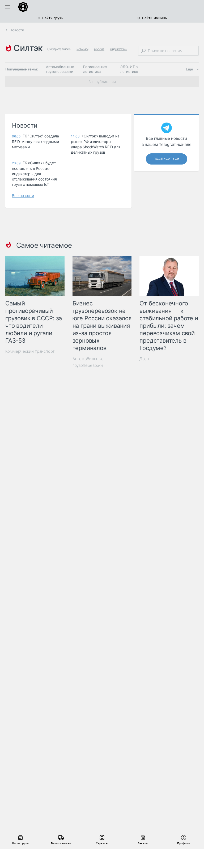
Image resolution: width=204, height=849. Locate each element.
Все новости (23, 195)
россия (99, 49)
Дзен (144, 358)
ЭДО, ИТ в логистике (129, 69)
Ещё (189, 69)
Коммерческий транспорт (30, 351)
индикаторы (118, 49)
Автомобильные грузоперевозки (60, 69)
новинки (82, 49)
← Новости (14, 30)
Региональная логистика (95, 69)
